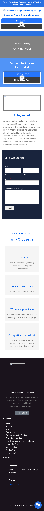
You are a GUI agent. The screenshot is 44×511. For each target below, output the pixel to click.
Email (8, 179)
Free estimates (21, 21)
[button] (22, 33)
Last (24, 174)
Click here (21, 26)
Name (8, 166)
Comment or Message (14, 189)
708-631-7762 (14, 484)
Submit (9, 208)
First (6, 174)
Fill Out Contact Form (22, 80)
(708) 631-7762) (23, 74)
